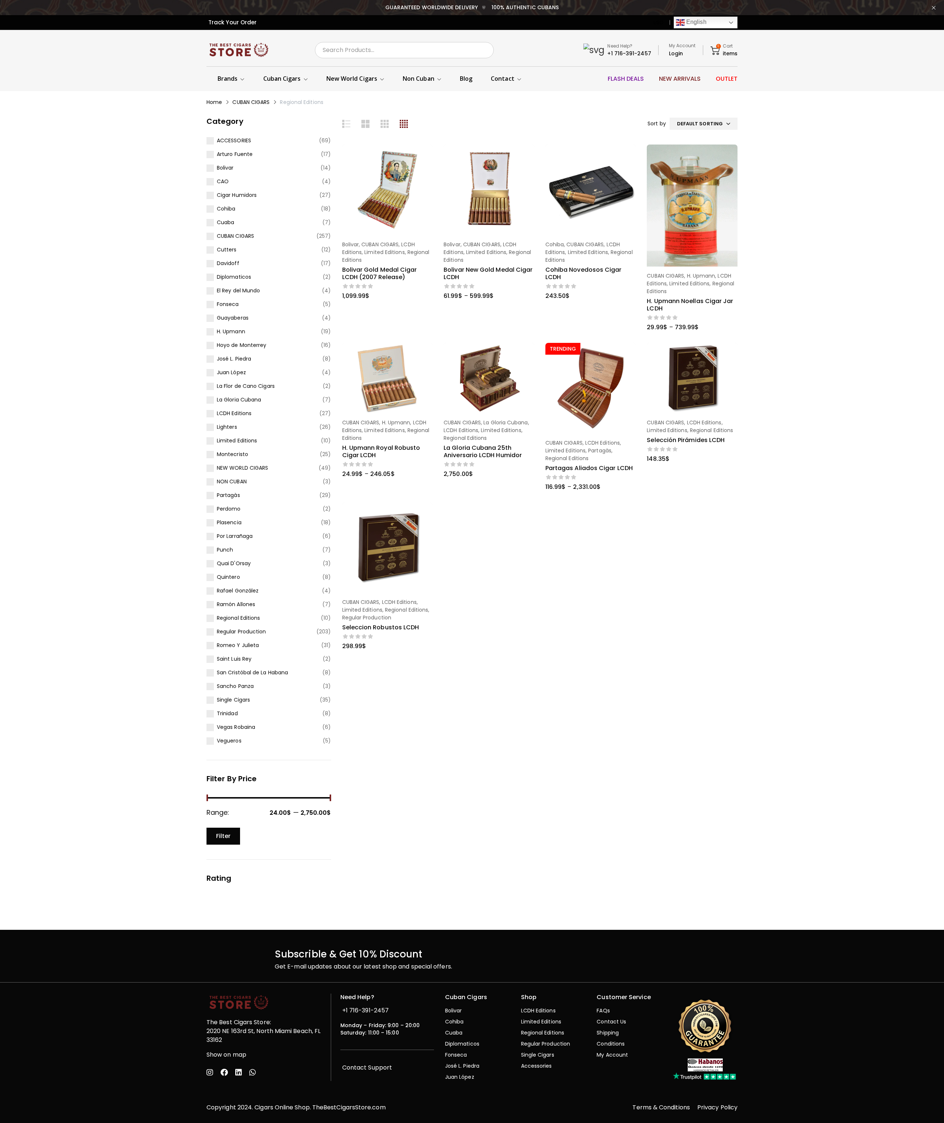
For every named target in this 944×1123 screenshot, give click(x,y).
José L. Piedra (234, 358)
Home (214, 102)
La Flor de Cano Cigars (246, 386)
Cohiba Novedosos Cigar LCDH (583, 273)
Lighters (227, 427)
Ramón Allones (236, 604)
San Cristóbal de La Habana (252, 672)
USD (658, 22)
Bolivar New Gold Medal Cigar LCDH (488, 273)
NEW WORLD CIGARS (242, 468)
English (696, 22)
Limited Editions (237, 440)
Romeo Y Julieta (238, 645)
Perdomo (229, 508)
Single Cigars (233, 699)
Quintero (228, 577)
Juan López (231, 372)
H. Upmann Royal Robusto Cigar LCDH (381, 451)
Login (676, 53)
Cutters (227, 249)
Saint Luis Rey (234, 659)
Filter (223, 836)
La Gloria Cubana (239, 399)
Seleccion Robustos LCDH (380, 627)
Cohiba (226, 208)
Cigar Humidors (237, 195)
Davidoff (228, 263)
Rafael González (237, 590)
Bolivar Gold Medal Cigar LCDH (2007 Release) (379, 273)
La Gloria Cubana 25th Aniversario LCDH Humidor (483, 451)
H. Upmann (231, 331)
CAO (223, 181)
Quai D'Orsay (234, 563)
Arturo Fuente (235, 154)
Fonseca (228, 304)
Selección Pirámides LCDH (686, 440)
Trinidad (227, 713)
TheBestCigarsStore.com (349, 1107)
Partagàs (228, 495)
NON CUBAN (232, 481)
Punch (225, 549)
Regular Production (241, 631)
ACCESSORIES (234, 140)
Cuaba (225, 222)
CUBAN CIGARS (251, 102)
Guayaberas (233, 317)
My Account (682, 45)
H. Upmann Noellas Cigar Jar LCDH (690, 305)
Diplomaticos (234, 277)
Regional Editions (238, 618)
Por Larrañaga (235, 536)
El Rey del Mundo (238, 290)
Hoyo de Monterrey (241, 345)
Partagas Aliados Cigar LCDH (589, 468)
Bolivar (225, 167)
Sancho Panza (235, 686)
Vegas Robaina (236, 727)
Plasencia (229, 522)
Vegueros (229, 740)
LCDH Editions (234, 413)
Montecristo (232, 454)
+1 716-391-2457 (629, 53)
